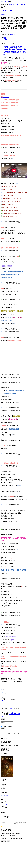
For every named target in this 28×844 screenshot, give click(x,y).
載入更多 (3, 719)
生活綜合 (12, 34)
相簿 (4, 37)
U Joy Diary (6, 10)
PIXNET (6, 822)
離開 (8, 841)
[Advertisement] (14, 356)
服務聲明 (16, 823)
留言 (12, 708)
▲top (2, 716)
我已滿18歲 (3, 841)
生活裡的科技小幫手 (14, 714)
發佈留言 (3, 728)
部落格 (5, 39)
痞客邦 (9, 708)
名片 (4, 40)
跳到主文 (3, 14)
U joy (2, 700)
